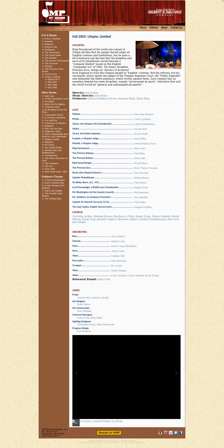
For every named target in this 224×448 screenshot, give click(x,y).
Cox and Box (51, 120)
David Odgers (141, 163)
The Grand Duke (53, 55)
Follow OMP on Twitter (176, 433)
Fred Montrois (84, 331)
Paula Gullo (140, 158)
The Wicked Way (53, 199)
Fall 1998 (52, 85)
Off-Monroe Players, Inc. (110, 441)
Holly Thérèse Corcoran (145, 167)
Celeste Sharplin (136, 275)
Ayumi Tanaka (152, 275)
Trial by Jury (51, 74)
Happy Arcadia (52, 139)
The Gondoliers (52, 52)
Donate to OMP (109, 432)
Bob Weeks (79, 222)
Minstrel (49, 142)
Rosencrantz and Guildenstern (51, 151)
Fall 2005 (52, 82)
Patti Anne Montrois (144, 114)
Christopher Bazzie (86, 324)
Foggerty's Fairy (53, 131)
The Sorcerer (51, 63)
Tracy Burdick (141, 197)
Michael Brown (141, 177)
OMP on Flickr (170, 433)
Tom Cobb (50, 169)
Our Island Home (53, 147)
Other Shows (49, 92)
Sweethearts (51, 155)
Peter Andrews (118, 236)
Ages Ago (49, 96)
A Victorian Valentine (55, 117)
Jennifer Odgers (106, 219)
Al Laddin (49, 101)
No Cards (49, 145)
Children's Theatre (52, 176)
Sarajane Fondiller (143, 207)
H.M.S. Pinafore (53, 39)
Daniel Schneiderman (153, 219)
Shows (143, 27)
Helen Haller (96, 317)
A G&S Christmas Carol (56, 99)
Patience (49, 44)
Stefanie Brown (102, 216)
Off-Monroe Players (55, 12)
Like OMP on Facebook (181, 433)
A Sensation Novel (54, 115)
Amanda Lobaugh (100, 297)
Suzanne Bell (140, 128)
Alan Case (104, 279)
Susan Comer (117, 246)
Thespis (48, 66)
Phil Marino (131, 246)
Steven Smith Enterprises (113, 442)
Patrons (154, 27)
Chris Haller (140, 202)
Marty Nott (139, 148)
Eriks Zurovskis (118, 260)
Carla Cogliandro (142, 119)
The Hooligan (51, 163)
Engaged (49, 126)
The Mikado (51, 58)
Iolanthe (49, 41)
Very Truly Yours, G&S (56, 171)
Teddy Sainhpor (119, 270)
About (164, 27)
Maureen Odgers (128, 219)
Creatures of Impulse (55, 123)
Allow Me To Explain (55, 104)
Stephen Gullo (141, 187)
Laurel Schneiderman (144, 123)
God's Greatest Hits (54, 183)
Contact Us (176, 27)
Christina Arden (82, 216)
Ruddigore (50, 50)
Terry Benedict (141, 172)
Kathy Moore (83, 304)
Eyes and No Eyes (53, 128)
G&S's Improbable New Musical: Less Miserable (55, 135)
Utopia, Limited (52, 77)
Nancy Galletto (161, 216)
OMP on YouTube (165, 433)
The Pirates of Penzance (57, 61)
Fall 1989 (52, 87)
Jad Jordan (91, 92)
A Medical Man (52, 107)
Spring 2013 (54, 79)
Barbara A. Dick (124, 216)
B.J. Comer (116, 265)
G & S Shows (49, 35)
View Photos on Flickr (99, 421)
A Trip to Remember (55, 180)
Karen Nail (88, 219)
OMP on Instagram (160, 433)
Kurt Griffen (140, 138)
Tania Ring (142, 98)
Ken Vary (173, 219)
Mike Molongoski (105, 324)
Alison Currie (117, 250)
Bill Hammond (141, 192)
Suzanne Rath (126, 98)
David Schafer (141, 133)
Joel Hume (101, 95)
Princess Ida (51, 47)
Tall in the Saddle (53, 191)
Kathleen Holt (118, 255)
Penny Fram (143, 216)
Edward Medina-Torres (102, 98)
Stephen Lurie (118, 241)
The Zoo (49, 166)
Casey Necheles (119, 275)
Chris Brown (140, 182)
